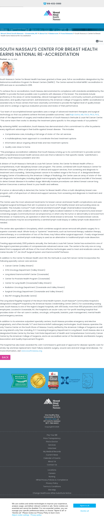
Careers (51, 473)
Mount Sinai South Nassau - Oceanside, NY (19, 33)
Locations (52, 470)
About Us (43, 33)
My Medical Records (52, 451)
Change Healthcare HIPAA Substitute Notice (52, 493)
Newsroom (53, 33)
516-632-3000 (54, 3)
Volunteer (52, 448)
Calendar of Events (52, 458)
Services (52, 445)
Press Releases (66, 33)
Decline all (85, 511)
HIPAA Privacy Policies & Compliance (52, 480)
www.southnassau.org (31, 351)
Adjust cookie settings (20, 515)
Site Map (52, 490)
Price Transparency (51, 438)
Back (5, 357)
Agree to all (84, 506)
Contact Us (52, 464)
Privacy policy (36, 515)
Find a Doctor (52, 441)
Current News (52, 455)
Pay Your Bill (52, 435)
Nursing (52, 476)
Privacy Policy (52, 483)
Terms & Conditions (52, 486)
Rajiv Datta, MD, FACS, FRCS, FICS (84, 114)
